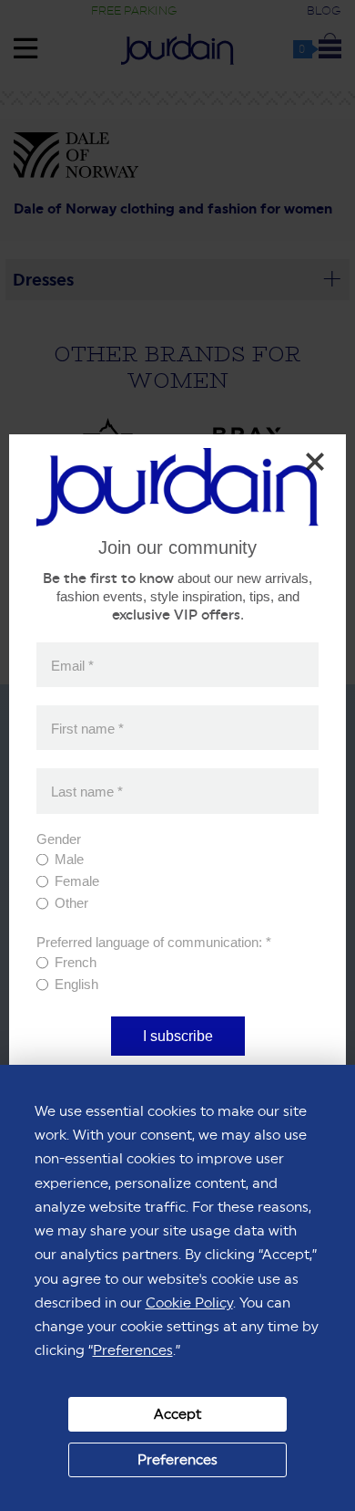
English (76, 984)
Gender (58, 839)
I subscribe (178, 1036)
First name (87, 728)
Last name (87, 790)
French (75, 962)
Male (69, 859)
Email (72, 665)
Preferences (177, 1459)
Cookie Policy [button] (189, 1302)
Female (77, 881)
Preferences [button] (133, 1350)
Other (71, 903)
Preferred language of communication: (153, 942)
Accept (177, 1414)
